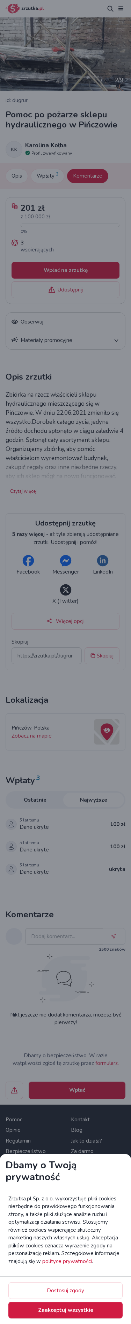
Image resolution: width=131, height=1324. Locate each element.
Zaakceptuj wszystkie (65, 1310)
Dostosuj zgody (65, 1290)
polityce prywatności (67, 1261)
